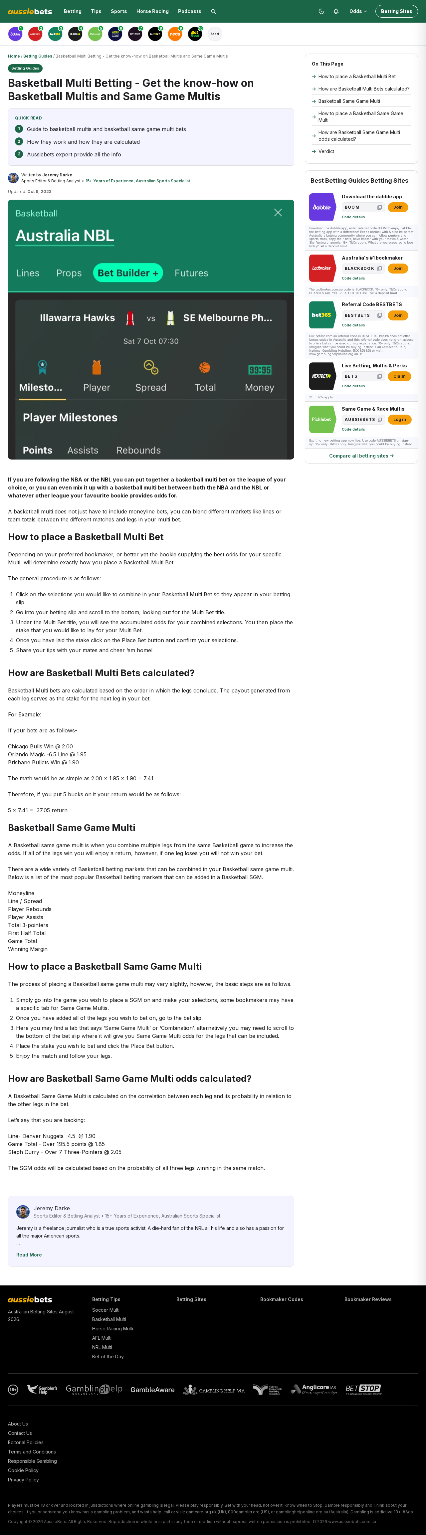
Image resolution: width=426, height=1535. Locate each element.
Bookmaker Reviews (368, 1299)
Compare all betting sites (358, 456)
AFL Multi (101, 1338)
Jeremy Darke (57, 174)
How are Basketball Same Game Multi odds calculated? (359, 135)
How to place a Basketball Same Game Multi (361, 116)
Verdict (326, 151)
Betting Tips (106, 1299)
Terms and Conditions (32, 1451)
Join (398, 207)
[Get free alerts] (336, 11)
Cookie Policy (23, 1470)
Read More (29, 1254)
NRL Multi (102, 1347)
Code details (353, 217)
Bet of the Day (108, 1356)
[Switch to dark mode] (321, 11)
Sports (119, 11)
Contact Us (20, 1433)
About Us (18, 1424)
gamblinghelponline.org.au (302, 1511)
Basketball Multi (109, 1319)
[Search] (213, 11)
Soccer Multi (105, 1310)
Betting (73, 11)
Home (14, 56)
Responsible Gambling (32, 1461)
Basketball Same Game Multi (349, 101)
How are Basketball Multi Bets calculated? (364, 89)
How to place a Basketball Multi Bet (357, 76)
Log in (399, 419)
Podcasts (189, 11)
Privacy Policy (23, 1479)
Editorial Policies (26, 1442)
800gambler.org (244, 1511)
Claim (399, 376)
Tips (96, 11)
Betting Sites (396, 11)
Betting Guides (37, 56)
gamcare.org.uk (201, 1511)
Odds (355, 11)
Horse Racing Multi (112, 1328)
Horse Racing (152, 11)
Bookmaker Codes (281, 1299)
